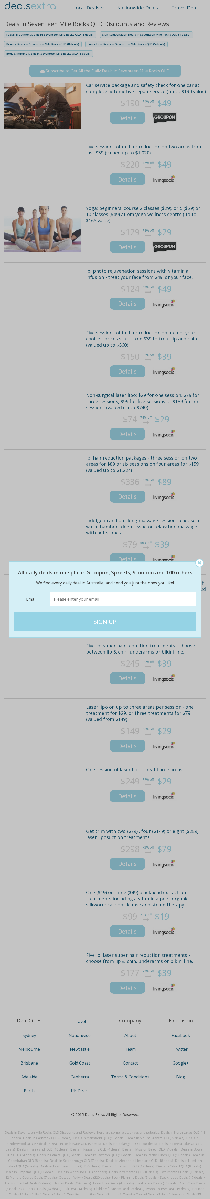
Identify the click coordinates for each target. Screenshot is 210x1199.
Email (31, 599)
